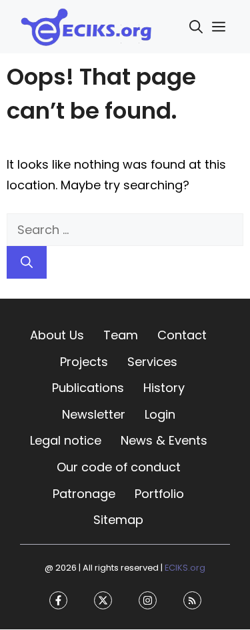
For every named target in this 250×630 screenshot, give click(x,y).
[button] (196, 27)
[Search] (27, 262)
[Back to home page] (86, 25)
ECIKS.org (185, 567)
